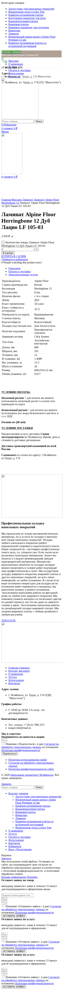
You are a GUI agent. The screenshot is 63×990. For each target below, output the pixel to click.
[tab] (35, 268)
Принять (32, 877)
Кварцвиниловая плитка (30, 808)
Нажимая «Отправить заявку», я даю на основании (31, 909)
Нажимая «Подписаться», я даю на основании (30, 747)
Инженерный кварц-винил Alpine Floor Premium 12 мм (35, 801)
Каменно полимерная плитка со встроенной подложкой (34, 823)
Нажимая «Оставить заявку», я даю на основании (30, 944)
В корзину (8, 253)
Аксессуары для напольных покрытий (38, 796)
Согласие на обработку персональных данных (30, 745)
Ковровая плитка (25, 812)
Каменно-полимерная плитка (32, 805)
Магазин (17, 199)
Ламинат (28, 199)
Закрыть (6, 783)
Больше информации (13, 877)
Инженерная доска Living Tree (33, 827)
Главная (6, 199)
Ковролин (21, 815)
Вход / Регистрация (19, 849)
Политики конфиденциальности (20, 750)
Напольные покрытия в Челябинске (31, 774)
